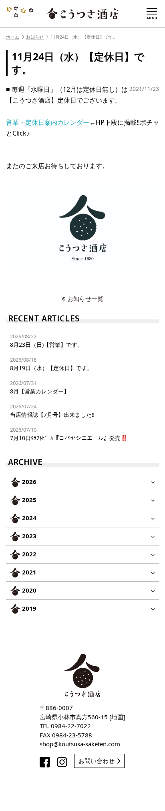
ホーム (12, 37)
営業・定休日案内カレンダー (47, 122)
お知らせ (35, 37)
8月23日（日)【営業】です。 (46, 340)
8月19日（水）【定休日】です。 (51, 364)
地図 (117, 717)
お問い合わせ (96, 761)
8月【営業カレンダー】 (39, 387)
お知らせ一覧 (85, 298)
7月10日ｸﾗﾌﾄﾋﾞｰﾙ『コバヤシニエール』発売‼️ (68, 434)
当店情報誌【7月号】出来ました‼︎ (52, 410)
